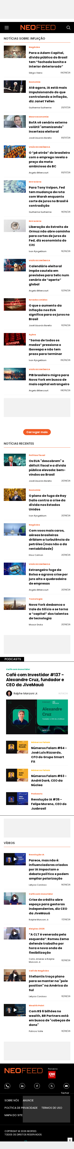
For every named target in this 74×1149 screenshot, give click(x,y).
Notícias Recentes (19, 443)
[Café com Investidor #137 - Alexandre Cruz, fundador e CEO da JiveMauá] (37, 716)
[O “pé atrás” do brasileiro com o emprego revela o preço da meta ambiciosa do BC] (15, 151)
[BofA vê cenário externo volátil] (15, 121)
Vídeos (9, 843)
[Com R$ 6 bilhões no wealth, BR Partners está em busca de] (15, 1010)
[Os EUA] (15, 460)
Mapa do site (14, 1115)
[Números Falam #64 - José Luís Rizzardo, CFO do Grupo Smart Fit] (17, 747)
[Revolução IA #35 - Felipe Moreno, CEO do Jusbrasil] (17, 798)
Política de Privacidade (21, 1108)
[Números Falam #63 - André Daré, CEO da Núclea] (17, 775)
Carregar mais (37, 432)
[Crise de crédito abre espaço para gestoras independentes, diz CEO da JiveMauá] (15, 898)
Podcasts (13, 659)
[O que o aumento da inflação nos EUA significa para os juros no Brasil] (15, 304)
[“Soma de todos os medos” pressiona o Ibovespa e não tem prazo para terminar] (15, 339)
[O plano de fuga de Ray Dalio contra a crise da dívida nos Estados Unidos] (15, 494)
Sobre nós (12, 1100)
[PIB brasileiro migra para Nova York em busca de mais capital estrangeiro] (15, 374)
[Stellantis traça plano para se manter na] (15, 975)
